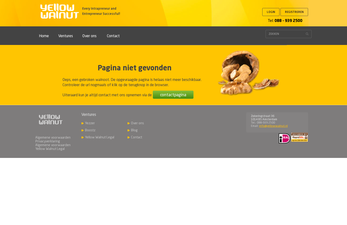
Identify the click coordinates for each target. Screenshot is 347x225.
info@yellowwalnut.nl (273, 126)
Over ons (89, 36)
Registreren (294, 12)
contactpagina (173, 95)
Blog (134, 130)
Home (44, 36)
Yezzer (90, 123)
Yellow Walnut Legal (99, 137)
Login (271, 12)
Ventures (65, 36)
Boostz (90, 130)
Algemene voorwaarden (53, 137)
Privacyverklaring (47, 141)
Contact (113, 36)
